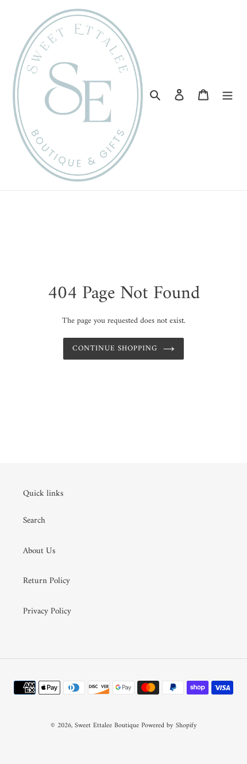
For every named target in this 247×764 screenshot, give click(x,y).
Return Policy (46, 581)
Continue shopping (115, 348)
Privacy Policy (47, 611)
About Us (39, 551)
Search (34, 520)
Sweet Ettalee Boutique (107, 726)
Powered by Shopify (169, 726)
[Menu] (227, 95)
